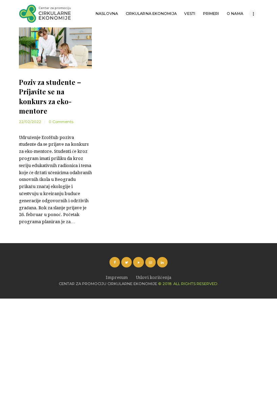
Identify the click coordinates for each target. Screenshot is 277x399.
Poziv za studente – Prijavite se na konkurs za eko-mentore (50, 96)
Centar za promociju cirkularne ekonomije (108, 283)
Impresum (117, 277)
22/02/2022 (30, 121)
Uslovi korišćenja (153, 277)
